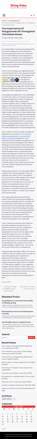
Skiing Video (18, 5)
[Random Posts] (31, 15)
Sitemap (25, 434)
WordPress (28, 436)
